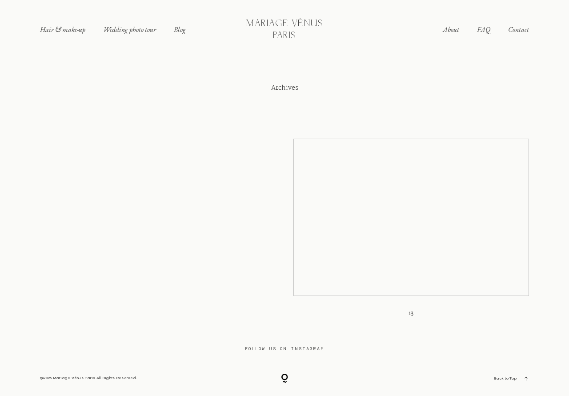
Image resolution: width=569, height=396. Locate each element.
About (451, 30)
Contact (518, 30)
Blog (180, 30)
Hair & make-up (62, 30)
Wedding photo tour (129, 30)
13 (411, 233)
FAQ (483, 30)
